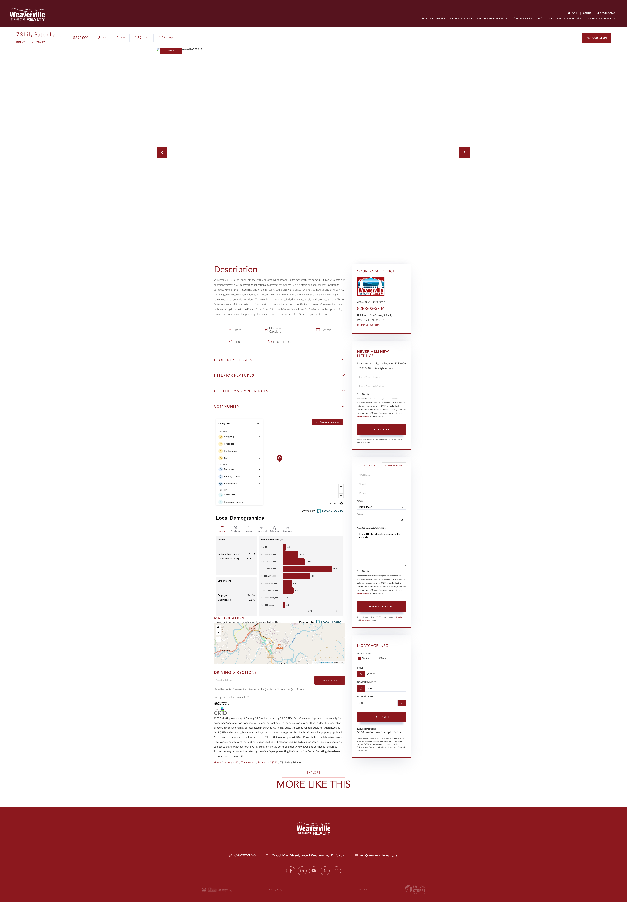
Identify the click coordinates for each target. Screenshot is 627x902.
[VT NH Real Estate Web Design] (415, 889)
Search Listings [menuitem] (432, 18)
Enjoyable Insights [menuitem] (599, 18)
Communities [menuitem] (521, 18)
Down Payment (366, 682)
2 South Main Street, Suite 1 (307, 855)
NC (237, 762)
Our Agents (375, 325)
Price (360, 667)
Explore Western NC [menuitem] (491, 18)
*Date (360, 500)
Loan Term (364, 653)
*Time (360, 514)
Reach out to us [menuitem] (568, 18)
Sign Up (586, 13)
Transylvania (248, 762)
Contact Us (362, 325)
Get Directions (330, 680)
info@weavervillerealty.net (379, 855)
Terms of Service (366, 620)
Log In (574, 13)
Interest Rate (365, 696)
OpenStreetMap (327, 662)
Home (217, 762)
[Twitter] (325, 870)
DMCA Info (362, 889)
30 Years (366, 658)
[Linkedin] (302, 870)
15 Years (381, 658)
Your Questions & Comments (371, 528)
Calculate (381, 716)
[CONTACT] (596, 38)
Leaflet (315, 662)
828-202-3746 (607, 13)
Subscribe (381, 429)
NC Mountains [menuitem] (460, 18)
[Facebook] (290, 870)
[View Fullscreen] (218, 639)
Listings (227, 762)
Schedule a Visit (393, 465)
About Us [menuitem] (543, 18)
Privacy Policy (363, 416)
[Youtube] (313, 870)
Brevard (262, 762)
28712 (273, 762)
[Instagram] (336, 870)
